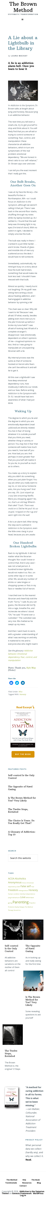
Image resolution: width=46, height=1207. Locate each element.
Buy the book (23, 754)
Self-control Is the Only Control (21, 776)
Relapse (22, 907)
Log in (23, 1195)
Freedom (13, 890)
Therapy (10, 910)
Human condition (14, 894)
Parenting (21, 902)
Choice (24, 883)
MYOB (28, 897)
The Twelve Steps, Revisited (18, 810)
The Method (29, 907)
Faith (18, 887)
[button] (23, 19)
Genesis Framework (22, 1193)
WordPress (38, 1193)
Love (23, 897)
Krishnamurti (15, 897)
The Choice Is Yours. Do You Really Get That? (21, 822)
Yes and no (17, 910)
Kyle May (31, 667)
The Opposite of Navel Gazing (20, 788)
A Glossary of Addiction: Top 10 (21, 833)
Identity (22, 894)
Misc (20, 691)
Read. (29, 1159)
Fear (32, 887)
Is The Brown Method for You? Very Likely (22, 799)
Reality (17, 907)
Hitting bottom (23, 890)
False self (25, 886)
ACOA (11, 878)
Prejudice (32, 903)
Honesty (22, 694)
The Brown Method (23, 7)
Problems (11, 907)
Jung (9, 897)
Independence (30, 894)
